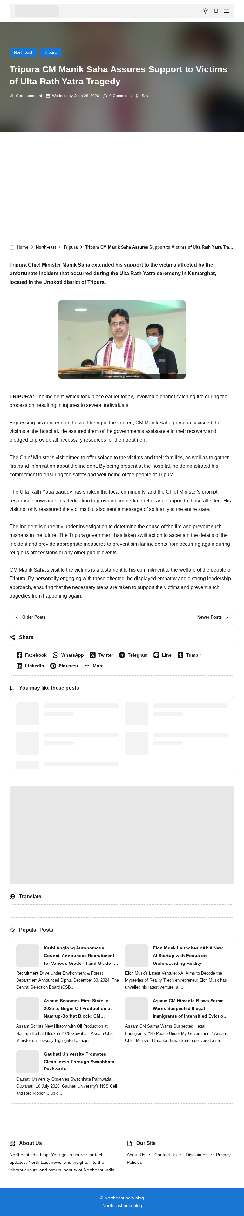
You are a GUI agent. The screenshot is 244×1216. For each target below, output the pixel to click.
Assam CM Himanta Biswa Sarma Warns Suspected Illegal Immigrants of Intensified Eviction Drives (189, 1009)
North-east (23, 52)
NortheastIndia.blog (124, 1197)
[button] (226, 11)
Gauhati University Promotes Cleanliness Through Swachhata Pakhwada (79, 1061)
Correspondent (29, 96)
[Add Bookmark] (143, 96)
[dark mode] (205, 11)
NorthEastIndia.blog (122, 1205)
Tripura (50, 52)
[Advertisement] (122, 186)
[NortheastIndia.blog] (37, 10)
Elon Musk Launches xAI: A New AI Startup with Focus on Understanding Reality (188, 955)
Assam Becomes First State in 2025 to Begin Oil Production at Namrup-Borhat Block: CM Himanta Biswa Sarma (78, 1009)
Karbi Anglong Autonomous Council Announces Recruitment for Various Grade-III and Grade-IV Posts (80, 956)
